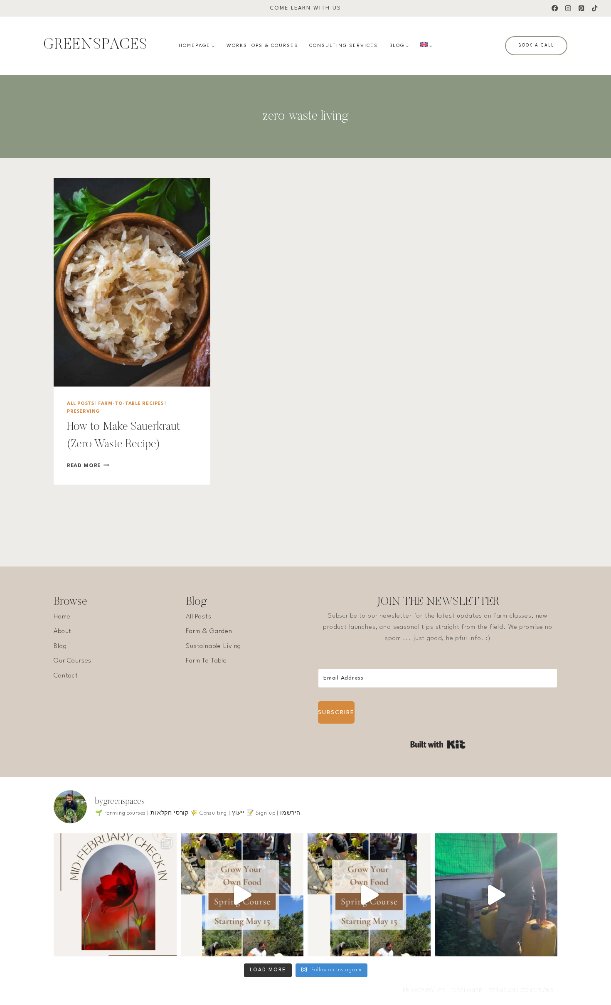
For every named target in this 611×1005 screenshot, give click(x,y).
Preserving (83, 411)
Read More (88, 465)
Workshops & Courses (262, 45)
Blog (60, 646)
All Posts (80, 404)
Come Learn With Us (305, 8)
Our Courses (72, 661)
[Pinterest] (581, 8)
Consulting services (343, 45)
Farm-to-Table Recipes (131, 404)
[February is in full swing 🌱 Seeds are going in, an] (115, 894)
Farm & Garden (209, 631)
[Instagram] (568, 8)
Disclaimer (467, 990)
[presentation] (132, 282)
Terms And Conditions (521, 990)
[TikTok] (594, 8)
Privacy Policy (424, 990)
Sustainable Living (213, 646)
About (62, 631)
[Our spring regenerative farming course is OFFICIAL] (242, 894)
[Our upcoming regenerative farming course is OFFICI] (369, 894)
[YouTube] (314, 991)
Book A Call (536, 45)
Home (62, 616)
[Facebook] (554, 8)
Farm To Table (206, 661)
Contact (66, 675)
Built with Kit (438, 744)
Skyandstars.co (171, 990)
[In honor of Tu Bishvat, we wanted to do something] (496, 894)
